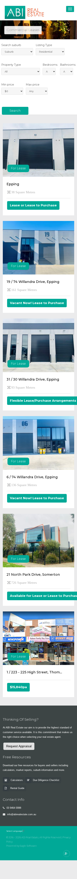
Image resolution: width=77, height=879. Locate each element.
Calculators (17, 780)
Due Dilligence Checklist (46, 780)
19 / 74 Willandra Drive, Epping (33, 282)
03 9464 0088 (14, 807)
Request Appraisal (19, 746)
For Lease (18, 168)
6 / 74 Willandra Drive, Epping (32, 477)
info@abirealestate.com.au (21, 814)
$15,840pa (18, 687)
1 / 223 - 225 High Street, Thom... (34, 672)
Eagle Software (28, 845)
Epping (13, 184)
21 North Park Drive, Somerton (33, 575)
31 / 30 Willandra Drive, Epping (33, 379)
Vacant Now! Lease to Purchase (37, 303)
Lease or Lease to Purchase (33, 205)
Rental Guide (17, 788)
